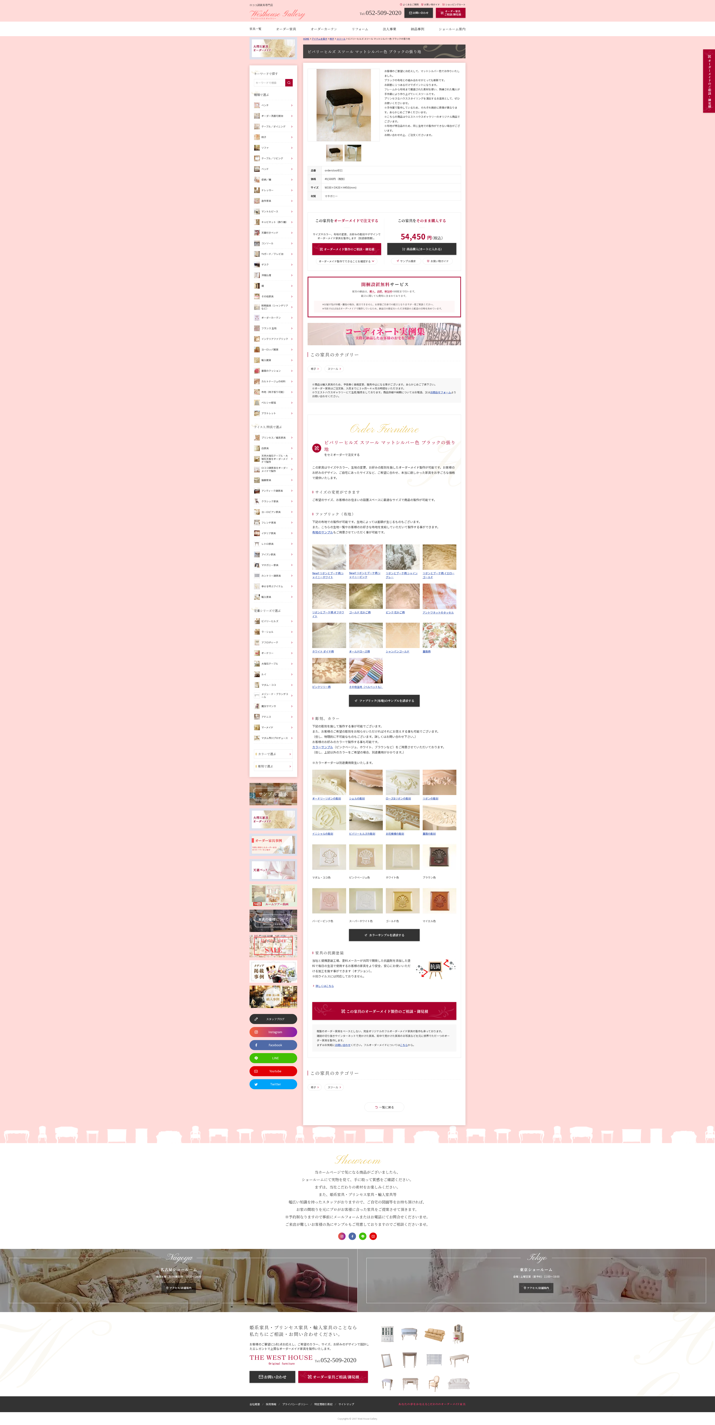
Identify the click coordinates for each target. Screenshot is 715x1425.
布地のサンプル (322, 532)
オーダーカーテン (324, 28)
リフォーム (360, 28)
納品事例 (417, 28)
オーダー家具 (286, 28)
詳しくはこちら (325, 986)
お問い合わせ (343, 1045)
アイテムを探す (319, 38)
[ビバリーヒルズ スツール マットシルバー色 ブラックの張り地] (344, 105)
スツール (341, 38)
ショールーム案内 (452, 28)
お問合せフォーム (440, 392)
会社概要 (255, 1404)
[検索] (289, 82)
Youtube (373, 1236)
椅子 (332, 38)
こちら (404, 1045)
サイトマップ (346, 1404)
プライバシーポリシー (295, 1404)
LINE (362, 1236)
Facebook (352, 1236)
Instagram (342, 1236)
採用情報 (271, 1404)
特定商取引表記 (323, 1404)
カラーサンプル (322, 747)
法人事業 (389, 28)
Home (306, 38)
